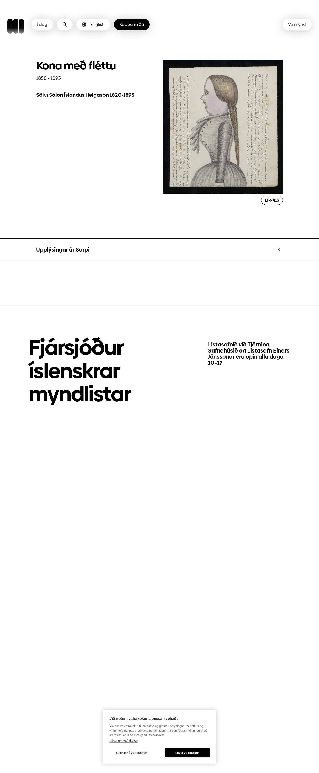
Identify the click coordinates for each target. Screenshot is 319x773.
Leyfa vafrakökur (187, 753)
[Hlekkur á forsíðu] (15, 27)
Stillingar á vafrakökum (132, 753)
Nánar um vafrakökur (123, 740)
